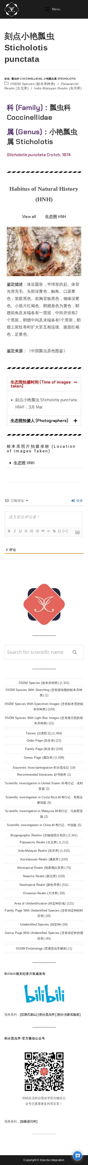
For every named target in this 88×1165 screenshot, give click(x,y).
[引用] (43, 531)
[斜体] (14, 531)
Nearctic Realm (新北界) (40, 876)
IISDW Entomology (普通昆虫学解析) (41, 948)
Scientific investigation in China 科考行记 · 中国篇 (42, 825)
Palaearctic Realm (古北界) (39, 842)
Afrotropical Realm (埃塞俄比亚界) (41, 867)
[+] (65, 531)
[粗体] (9, 531)
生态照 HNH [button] (55, 216)
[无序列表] (37, 531)
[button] (44, 384)
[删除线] (26, 531)
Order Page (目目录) (41, 740)
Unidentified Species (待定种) (40, 924)
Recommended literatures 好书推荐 (41, 774)
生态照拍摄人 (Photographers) (39, 420)
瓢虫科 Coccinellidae (26, 78)
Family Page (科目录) (40, 749)
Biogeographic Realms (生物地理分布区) (39, 835)
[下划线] (20, 531)
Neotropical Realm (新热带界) (40, 885)
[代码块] (48, 531)
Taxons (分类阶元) (38, 733)
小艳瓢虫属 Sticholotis (59, 78)
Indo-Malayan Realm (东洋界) (58, 88)
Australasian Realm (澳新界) (40, 859)
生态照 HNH (24, 462)
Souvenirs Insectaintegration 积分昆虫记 (41, 767)
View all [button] (29, 216)
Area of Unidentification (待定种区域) (39, 903)
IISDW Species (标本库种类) (33, 84)
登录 (79, 501)
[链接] (54, 531)
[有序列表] (31, 531)
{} (59, 531)
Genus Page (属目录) (39, 757)
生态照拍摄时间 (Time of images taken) (41, 384)
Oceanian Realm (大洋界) (40, 893)
